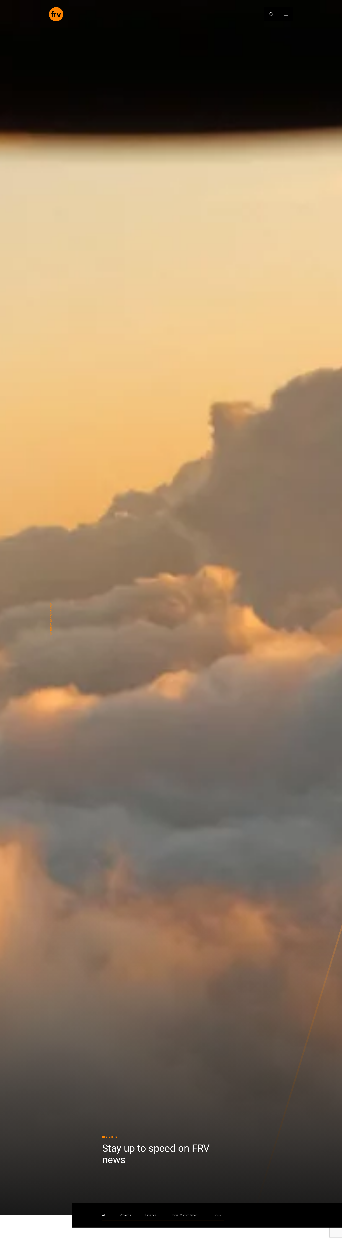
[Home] (56, 14)
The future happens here (51, 620)
